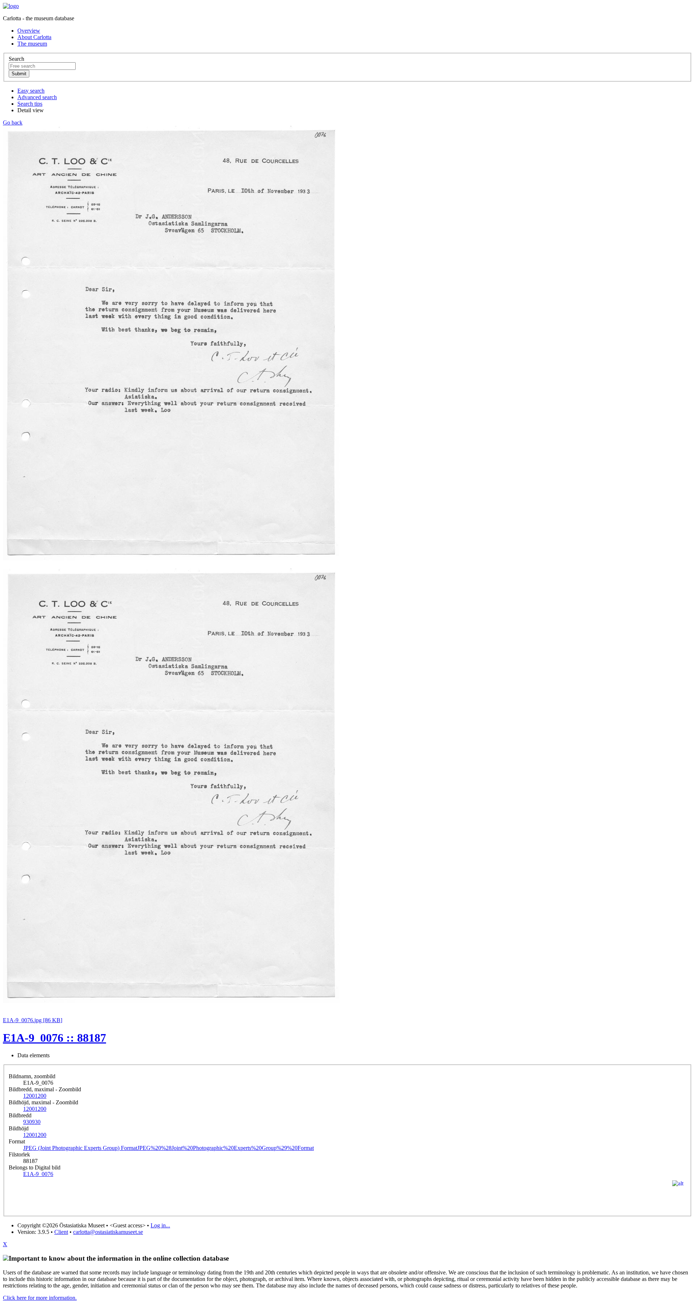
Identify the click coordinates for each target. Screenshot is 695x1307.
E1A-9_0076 (38, 1174)
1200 (34, 1096)
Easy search (31, 91)
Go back (12, 122)
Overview (28, 31)
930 (32, 1122)
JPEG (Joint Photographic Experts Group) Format (168, 1148)
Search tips (29, 104)
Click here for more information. (40, 1298)
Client (61, 1232)
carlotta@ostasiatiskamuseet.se (108, 1232)
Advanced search (37, 97)
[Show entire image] (171, 1001)
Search (16, 59)
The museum (32, 44)
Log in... (160, 1225)
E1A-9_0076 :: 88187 (54, 1037)
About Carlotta (34, 37)
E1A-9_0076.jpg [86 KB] (32, 1020)
